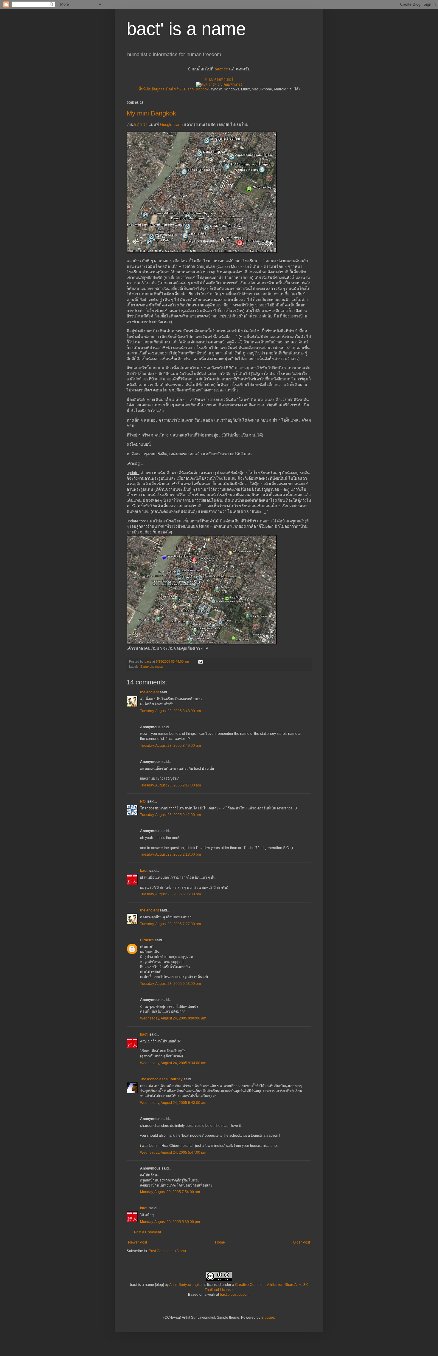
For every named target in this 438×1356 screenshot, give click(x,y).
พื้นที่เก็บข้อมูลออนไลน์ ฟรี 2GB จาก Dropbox (174, 89)
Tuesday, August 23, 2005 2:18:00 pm (170, 854)
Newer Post (137, 1242)
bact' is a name (186, 29)
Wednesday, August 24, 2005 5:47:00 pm (173, 1152)
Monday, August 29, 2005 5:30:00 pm (170, 1222)
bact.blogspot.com (234, 1294)
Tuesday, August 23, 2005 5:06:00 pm (170, 894)
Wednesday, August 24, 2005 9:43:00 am (173, 1103)
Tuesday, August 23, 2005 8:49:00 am (170, 745)
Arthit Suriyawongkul (186, 1285)
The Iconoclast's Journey (161, 1079)
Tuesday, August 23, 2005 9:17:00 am (170, 785)
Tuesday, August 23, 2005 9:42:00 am (170, 815)
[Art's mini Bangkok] (202, 251)
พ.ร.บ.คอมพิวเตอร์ (219, 79)
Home (220, 1242)
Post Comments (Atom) (167, 1251)
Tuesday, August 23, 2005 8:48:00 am (170, 711)
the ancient (149, 692)
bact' (144, 870)
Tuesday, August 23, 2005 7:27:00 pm (170, 924)
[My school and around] (202, 643)
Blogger (267, 1317)
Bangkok (146, 666)
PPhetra (147, 940)
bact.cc (221, 69)
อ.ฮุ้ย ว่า (140, 124)
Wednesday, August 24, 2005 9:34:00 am (173, 1063)
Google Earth (171, 124)
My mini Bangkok (151, 113)
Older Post (301, 1242)
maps (159, 666)
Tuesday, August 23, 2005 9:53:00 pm (170, 984)
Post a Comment (147, 1232)
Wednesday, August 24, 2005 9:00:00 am (173, 1018)
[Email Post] (200, 661)
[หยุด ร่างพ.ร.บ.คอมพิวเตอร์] (219, 84)
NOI (143, 801)
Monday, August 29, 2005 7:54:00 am (170, 1192)
